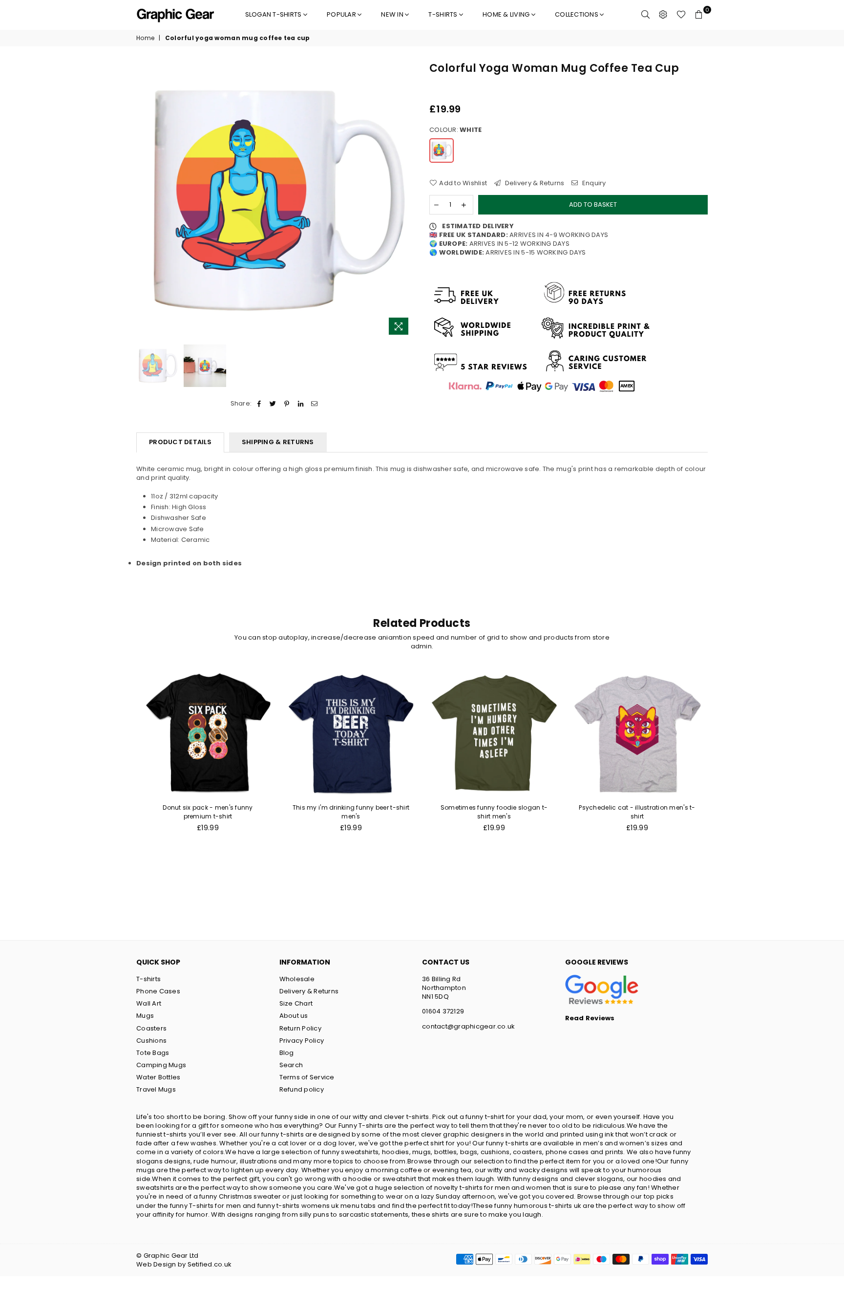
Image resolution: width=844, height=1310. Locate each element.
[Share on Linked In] (300, 403)
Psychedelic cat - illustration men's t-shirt (637, 811)
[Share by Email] (314, 403)
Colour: (455, 130)
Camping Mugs (161, 1065)
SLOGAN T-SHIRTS (274, 14)
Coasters (151, 1028)
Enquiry (593, 183)
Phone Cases (158, 991)
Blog (286, 1052)
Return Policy (300, 1028)
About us (293, 1015)
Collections (577, 14)
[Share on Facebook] (259, 403)
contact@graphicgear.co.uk (468, 1026)
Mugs (145, 1015)
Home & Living (507, 14)
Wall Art (148, 1003)
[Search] (645, 14)
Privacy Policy (301, 1040)
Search (291, 1065)
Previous (144, 200)
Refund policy (301, 1089)
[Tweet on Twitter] (273, 403)
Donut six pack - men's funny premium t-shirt (208, 811)
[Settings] (663, 14)
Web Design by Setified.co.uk (184, 1264)
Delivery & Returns (533, 183)
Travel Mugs (156, 1089)
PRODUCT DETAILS (180, 442)
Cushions (151, 1040)
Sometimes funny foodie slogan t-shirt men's (494, 811)
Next (406, 200)
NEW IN (393, 14)
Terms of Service (307, 1077)
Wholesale (297, 979)
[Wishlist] (681, 14)
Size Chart (296, 1003)
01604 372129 (443, 1011)
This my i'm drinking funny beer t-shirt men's (351, 811)
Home (145, 38)
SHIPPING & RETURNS (278, 442)
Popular (342, 14)
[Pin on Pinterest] (287, 403)
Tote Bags (152, 1052)
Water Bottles (158, 1077)
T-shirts (443, 14)
